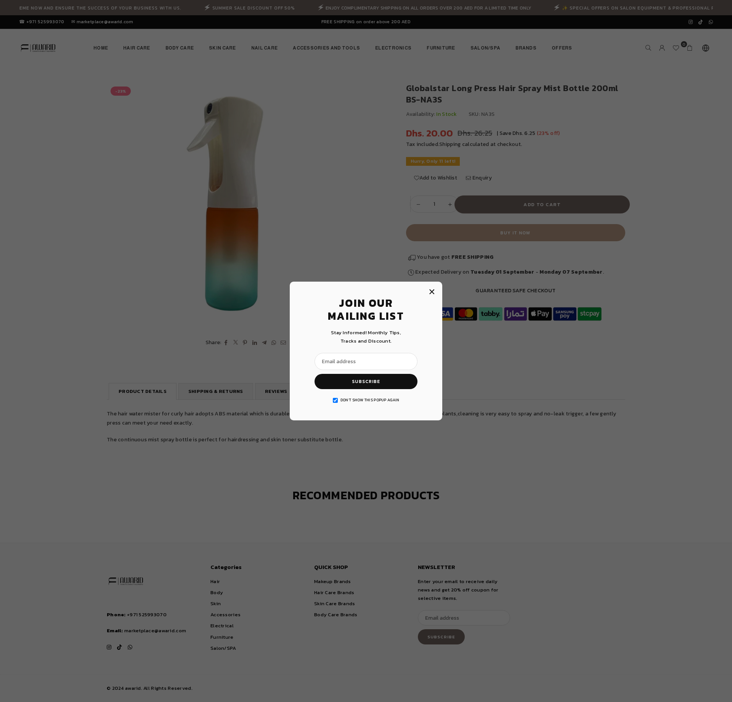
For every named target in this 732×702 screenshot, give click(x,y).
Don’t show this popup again (370, 400)
